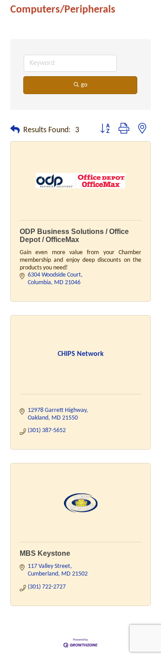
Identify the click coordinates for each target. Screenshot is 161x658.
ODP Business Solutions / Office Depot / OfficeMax (74, 235)
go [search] (84, 85)
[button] (15, 130)
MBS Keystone (45, 553)
